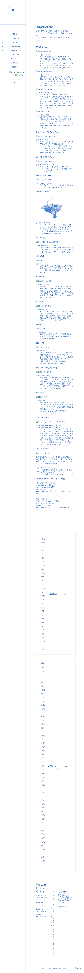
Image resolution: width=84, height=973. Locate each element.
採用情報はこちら (57, 594)
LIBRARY (14, 50)
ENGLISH (13, 82)
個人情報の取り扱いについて (54, 946)
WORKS (15, 42)
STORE (15, 67)
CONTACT (15, 63)
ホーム (54, 894)
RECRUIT (14, 59)
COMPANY (15, 55)
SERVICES (15, 38)
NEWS (14, 34)
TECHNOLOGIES (14, 46)
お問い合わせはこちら (57, 767)
